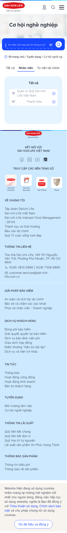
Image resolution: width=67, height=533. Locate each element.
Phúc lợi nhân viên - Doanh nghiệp (28, 308)
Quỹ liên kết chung (18, 431)
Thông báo (12, 373)
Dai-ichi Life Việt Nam (20, 213)
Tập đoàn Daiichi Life (19, 209)
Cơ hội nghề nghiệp (18, 410)
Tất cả (10, 68)
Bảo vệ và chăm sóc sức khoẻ (25, 303)
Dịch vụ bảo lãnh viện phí (22, 338)
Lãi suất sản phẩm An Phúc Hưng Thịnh (32, 445)
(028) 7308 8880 (48, 267)
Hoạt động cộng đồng (20, 377)
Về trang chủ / (17, 56)
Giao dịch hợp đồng (18, 342)
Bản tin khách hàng (18, 386)
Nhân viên (26, 68)
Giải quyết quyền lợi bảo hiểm (25, 334)
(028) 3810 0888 (21, 267)
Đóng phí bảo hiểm (18, 329)
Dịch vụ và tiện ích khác (21, 351)
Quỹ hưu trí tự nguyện (20, 440)
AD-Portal (41, 190)
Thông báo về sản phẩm (21, 469)
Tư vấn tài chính (48, 68)
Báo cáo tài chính (17, 231)
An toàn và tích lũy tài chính (24, 299)
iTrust (56, 190)
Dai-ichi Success (26, 189)
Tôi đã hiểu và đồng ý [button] (33, 524)
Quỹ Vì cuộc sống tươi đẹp (23, 235)
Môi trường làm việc (18, 406)
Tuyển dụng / (35, 56)
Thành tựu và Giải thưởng (22, 226)
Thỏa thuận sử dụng (24, 506)
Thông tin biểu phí (17, 464)
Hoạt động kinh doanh (20, 381)
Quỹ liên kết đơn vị (18, 436)
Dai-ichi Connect (11, 189)
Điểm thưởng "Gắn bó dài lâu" (25, 347)
